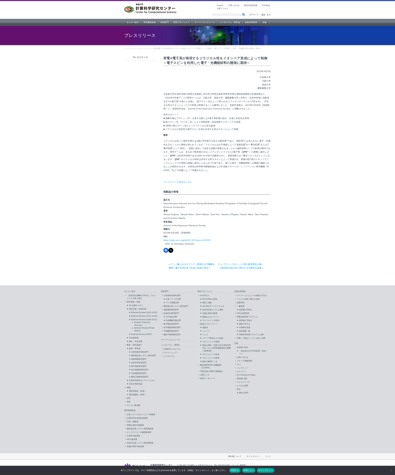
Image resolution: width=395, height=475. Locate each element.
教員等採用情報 (250, 5)
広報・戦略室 (132, 422)
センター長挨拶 (133, 405)
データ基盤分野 (172, 303)
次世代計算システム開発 (212, 310)
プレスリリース (243, 382)
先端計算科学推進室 (135, 446)
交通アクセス (222, 8)
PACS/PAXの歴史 (209, 299)
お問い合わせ (233, 5)
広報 (264, 22)
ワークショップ (170, 353)
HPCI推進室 (132, 439)
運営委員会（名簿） (137, 391)
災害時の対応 (242, 347)
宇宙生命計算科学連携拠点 (211, 371)
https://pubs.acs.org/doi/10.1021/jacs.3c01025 (187, 240)
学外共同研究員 (135, 384)
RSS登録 (266, 5)
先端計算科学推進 (210, 313)
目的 (129, 402)
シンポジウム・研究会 (230, 22)
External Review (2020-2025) (144, 312)
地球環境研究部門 (138, 359)
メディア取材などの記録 (212, 338)
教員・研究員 (134, 348)
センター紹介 (133, 22)
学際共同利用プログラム (247, 317)
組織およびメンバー (210, 317)
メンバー (206, 331)
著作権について (234, 456)
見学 (239, 389)
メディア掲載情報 (244, 361)
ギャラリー (241, 371)
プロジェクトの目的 (210, 320)
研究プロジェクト (181, 22)
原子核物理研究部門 (139, 370)
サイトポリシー (253, 456)
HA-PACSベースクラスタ (213, 306)
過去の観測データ (210, 361)
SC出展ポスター (136, 305)
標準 (263, 15)
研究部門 (164, 22)
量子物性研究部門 (138, 366)
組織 (129, 387)
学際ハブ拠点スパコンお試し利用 (251, 338)
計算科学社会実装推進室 (137, 418)
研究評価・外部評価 (137, 309)
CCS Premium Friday (246, 375)
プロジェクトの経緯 (210, 358)
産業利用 (240, 303)
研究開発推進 (149, 22)
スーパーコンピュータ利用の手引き (252, 295)
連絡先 (205, 327)
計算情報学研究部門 (139, 352)
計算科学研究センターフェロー (142, 380)
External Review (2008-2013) (144, 320)
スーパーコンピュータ (204, 22)
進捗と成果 (207, 303)
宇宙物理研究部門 (138, 373)
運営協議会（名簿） (137, 395)
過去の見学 (244, 393)
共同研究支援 (244, 327)
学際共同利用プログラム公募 (251, 334)
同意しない (249, 470)
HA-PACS (204, 295)
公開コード (205, 375)
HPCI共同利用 (243, 313)
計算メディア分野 (173, 299)
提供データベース (207, 378)
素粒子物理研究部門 (139, 377)
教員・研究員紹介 (134, 345)
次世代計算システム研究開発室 (140, 443)
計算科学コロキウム (172, 349)
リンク (205, 334)
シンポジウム (169, 356)
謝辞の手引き (244, 324)
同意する (235, 470)
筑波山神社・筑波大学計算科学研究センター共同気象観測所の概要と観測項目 (216, 348)
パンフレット (242, 368)
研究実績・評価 (133, 302)
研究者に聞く (242, 378)
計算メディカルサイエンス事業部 (141, 414)
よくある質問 (242, 386)
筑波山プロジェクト (208, 324)
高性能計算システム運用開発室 (140, 429)
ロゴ (239, 364)
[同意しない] (391, 470)
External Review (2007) (141, 334)
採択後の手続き (245, 310)
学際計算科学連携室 (135, 425)
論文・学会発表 (135, 341)
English (220, 5)
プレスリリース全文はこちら (177, 182)
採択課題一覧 (244, 331)
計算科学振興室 (133, 436)
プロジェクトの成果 (210, 342)
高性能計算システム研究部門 (143, 355)
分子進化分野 (171, 317)
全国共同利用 (251, 22)
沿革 (129, 398)
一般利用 (240, 306)
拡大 (269, 15)
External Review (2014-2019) (144, 316)
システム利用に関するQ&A (248, 299)
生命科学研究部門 (138, 363)
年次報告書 (134, 338)
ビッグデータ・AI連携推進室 (139, 432)
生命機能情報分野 (173, 320)
